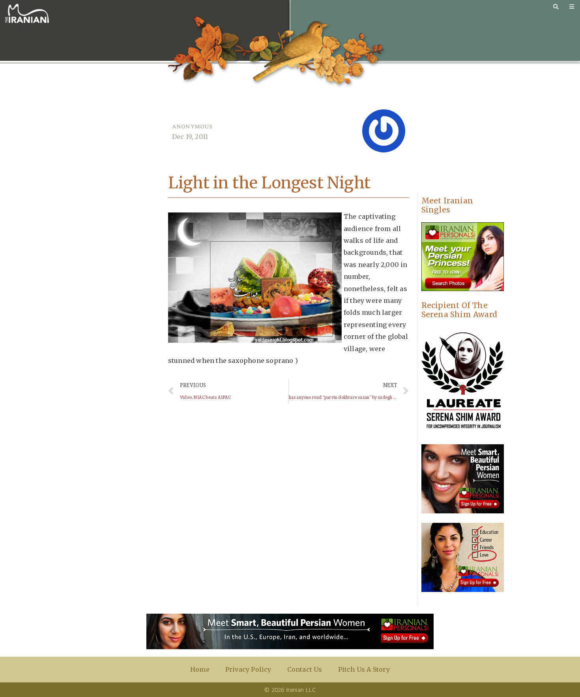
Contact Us (304, 669)
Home (200, 669)
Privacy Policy (248, 669)
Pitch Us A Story (364, 669)
